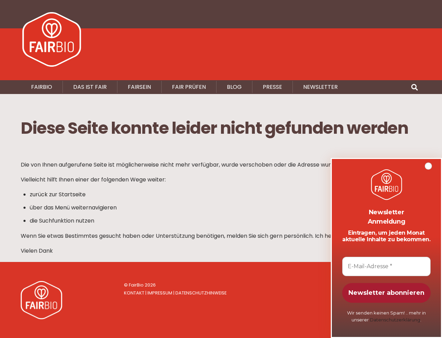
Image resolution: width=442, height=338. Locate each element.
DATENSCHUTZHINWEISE (201, 293)
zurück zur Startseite (58, 194)
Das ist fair (90, 87)
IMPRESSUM (159, 293)
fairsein (139, 87)
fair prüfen (189, 87)
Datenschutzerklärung (395, 319)
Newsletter (320, 87)
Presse (272, 87)
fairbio (41, 87)
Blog (234, 87)
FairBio (136, 285)
